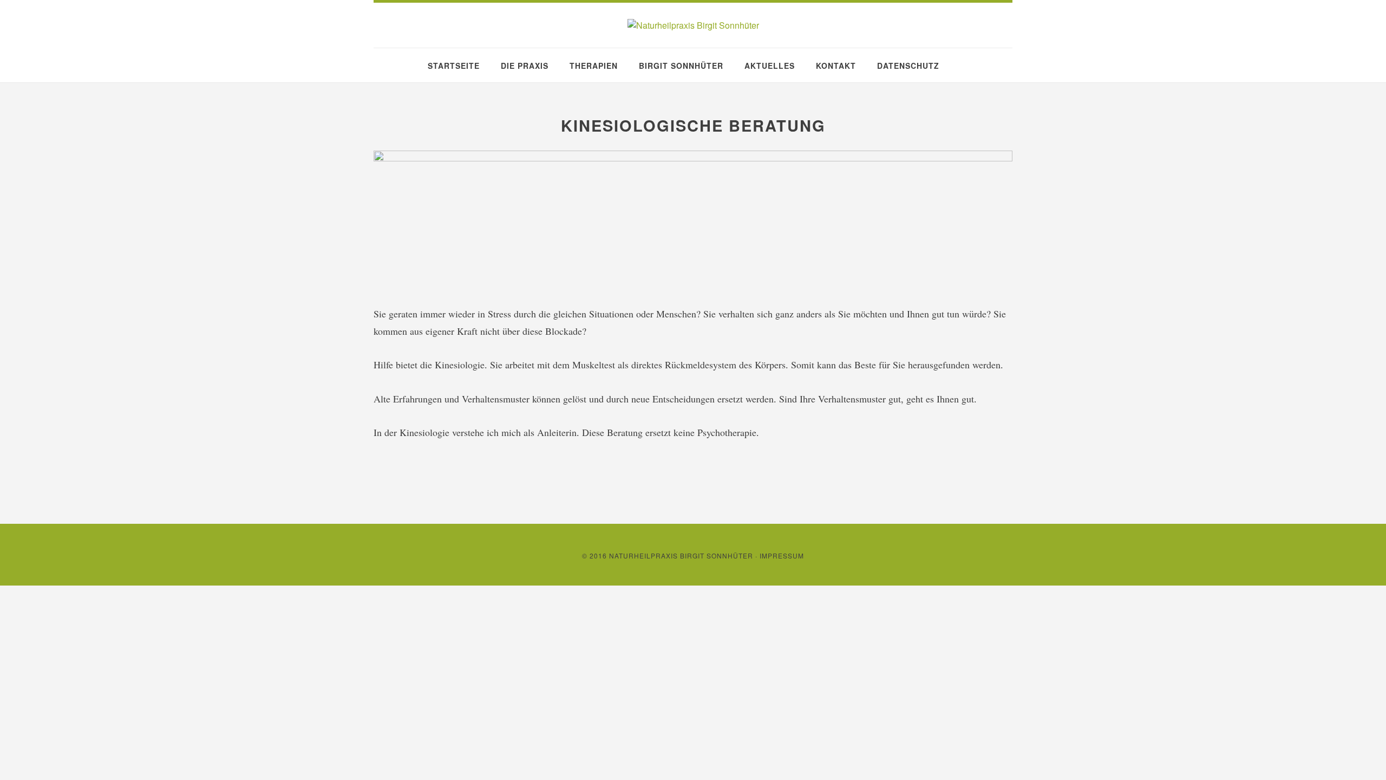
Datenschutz (908, 65)
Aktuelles (769, 65)
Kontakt (836, 65)
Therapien (594, 65)
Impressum (782, 555)
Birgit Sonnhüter (681, 65)
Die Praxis (524, 65)
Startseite (454, 65)
